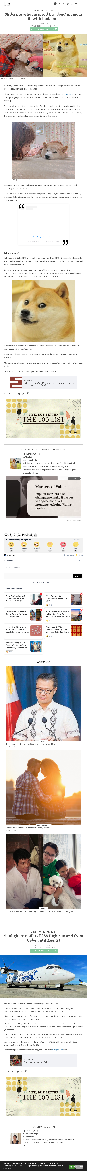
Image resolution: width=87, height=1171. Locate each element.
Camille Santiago (44, 945)
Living (36, 10)
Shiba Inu (46, 449)
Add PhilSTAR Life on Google (42, 29)
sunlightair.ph (57, 1050)
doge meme (59, 449)
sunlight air (50, 1127)
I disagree (79, 1167)
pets (30, 449)
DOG (37, 449)
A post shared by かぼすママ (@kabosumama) (43, 241)
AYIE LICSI (44, 24)
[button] (81, 3)
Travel (42, 932)
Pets (43, 10)
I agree (72, 1166)
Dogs (50, 10)
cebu (39, 1127)
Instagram (68, 94)
